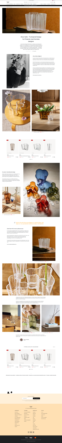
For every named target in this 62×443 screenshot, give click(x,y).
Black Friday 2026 (35, 426)
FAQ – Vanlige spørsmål (17, 417)
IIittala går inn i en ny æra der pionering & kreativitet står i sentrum (37, 375)
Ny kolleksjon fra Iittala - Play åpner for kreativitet (22, 375)
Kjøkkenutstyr (25, 413)
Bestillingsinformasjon (17, 418)
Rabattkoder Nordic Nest (36, 429)
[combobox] (53, 0)
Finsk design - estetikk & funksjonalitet (51, 375)
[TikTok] (33, 432)
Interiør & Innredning (26, 414)
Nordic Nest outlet (43, 418)
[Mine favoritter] (53, 2)
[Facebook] (28, 432)
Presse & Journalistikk (44, 417)
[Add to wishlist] (16, 157)
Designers (34, 414)
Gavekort (25, 421)
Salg (33, 417)
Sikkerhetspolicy (17, 422)
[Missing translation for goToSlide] (30, 369)
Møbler (25, 418)
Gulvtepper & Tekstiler (26, 417)
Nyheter (34, 418)
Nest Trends (34, 425)
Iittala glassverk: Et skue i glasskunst (10, 375)
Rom (33, 422)
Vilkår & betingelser (17, 421)
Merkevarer (34, 413)
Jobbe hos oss (43, 414)
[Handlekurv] (54, 2)
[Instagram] (31, 432)
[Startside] (8, 2)
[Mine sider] (51, 2)
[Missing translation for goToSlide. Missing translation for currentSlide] (29, 369)
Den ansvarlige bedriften (44, 413)
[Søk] (24, 2)
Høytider (34, 421)
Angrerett (16, 426)
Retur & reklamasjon (17, 413)
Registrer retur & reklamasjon (18, 414)
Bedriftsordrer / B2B (17, 425)
